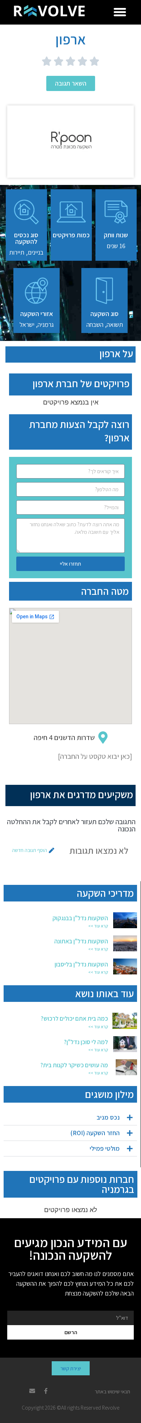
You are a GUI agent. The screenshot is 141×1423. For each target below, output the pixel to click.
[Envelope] (32, 1391)
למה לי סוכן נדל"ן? (86, 1042)
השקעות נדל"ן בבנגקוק (80, 918)
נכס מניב (108, 1117)
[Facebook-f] (46, 1391)
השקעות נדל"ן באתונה (81, 941)
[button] (120, 12)
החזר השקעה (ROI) (95, 1133)
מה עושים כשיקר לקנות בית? (74, 1065)
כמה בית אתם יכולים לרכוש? (74, 1018)
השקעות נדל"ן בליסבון (81, 964)
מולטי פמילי (105, 1148)
